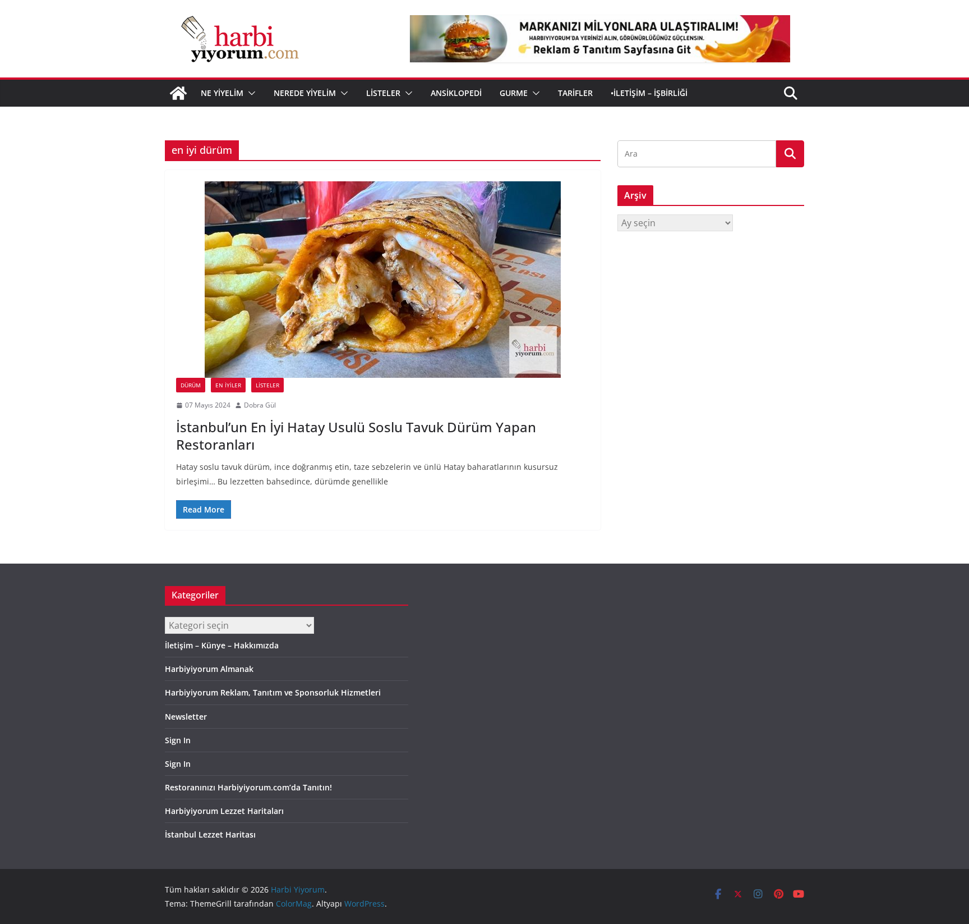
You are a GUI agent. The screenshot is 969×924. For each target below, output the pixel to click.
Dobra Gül (260, 405)
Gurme (514, 93)
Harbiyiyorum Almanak (209, 669)
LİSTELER (383, 93)
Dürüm (191, 385)
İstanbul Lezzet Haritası (210, 834)
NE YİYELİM (222, 93)
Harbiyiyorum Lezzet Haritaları (224, 811)
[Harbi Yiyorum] (178, 93)
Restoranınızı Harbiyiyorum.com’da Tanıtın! (248, 787)
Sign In (178, 740)
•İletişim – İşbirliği (649, 93)
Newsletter (186, 716)
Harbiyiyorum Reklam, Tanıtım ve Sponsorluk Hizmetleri (273, 692)
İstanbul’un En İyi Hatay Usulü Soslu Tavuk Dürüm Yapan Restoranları (356, 436)
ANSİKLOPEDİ (456, 93)
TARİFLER (575, 93)
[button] (249, 93)
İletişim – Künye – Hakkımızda (222, 645)
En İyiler (228, 385)
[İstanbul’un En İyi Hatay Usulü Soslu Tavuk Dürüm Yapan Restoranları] (382, 279)
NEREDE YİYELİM (305, 93)
